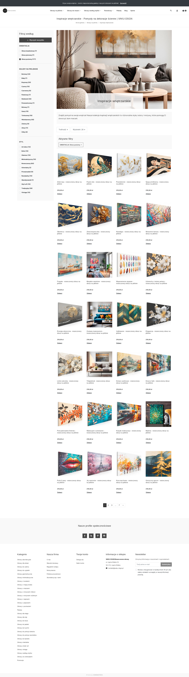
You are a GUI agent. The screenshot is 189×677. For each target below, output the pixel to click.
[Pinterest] (97, 536)
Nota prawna (51, 570)
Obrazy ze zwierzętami (24, 656)
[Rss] (91, 536)
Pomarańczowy (28, 103)
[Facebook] (84, 536)
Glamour (26, 155)
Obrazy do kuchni (23, 628)
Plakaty (19, 610)
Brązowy (26, 82)
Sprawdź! (123, 3)
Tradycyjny (27, 188)
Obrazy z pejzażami (23, 603)
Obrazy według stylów (24, 653)
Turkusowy (27, 115)
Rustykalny (27, 176)
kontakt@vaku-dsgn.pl (114, 568)
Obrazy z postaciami (24, 606)
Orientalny (26, 167)
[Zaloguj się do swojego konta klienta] (177, 10)
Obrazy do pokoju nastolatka (26, 635)
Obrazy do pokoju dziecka (26, 631)
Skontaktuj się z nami (54, 577)
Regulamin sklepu (52, 567)
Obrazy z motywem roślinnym (27, 595)
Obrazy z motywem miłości (26, 592)
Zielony (25, 124)
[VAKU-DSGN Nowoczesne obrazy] (9, 10)
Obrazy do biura (22, 621)
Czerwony (26, 90)
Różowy (25, 107)
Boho (25, 151)
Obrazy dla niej (22, 617)
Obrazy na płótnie (92, 22)
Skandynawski (28, 180)
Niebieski (26, 99)
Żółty (25, 132)
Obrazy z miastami (23, 588)
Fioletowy (26, 95)
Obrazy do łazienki (23, 639)
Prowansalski (27, 172)
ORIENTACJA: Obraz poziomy (71, 145)
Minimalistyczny (29, 159)
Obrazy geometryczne (24, 574)
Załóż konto (80, 563)
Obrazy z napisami (23, 599)
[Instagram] (104, 536)
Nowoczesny (28, 163)
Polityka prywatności (54, 574)
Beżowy (26, 74)
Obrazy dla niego (22, 613)
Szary (25, 111)
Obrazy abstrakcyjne (24, 559)
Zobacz (59, 194)
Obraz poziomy (29, 59)
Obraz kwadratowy (29, 51)
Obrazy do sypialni (23, 570)
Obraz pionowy (28, 55)
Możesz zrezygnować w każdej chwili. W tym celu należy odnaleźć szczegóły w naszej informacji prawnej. (154, 572)
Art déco (26, 147)
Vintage (26, 192)
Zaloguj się (79, 559)
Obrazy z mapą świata (24, 585)
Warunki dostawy (52, 563)
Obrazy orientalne (23, 642)
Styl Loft (26, 184)
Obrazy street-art (23, 646)
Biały (24, 78)
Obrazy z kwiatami (23, 581)
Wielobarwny (28, 119)
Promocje (20, 660)
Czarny (26, 86)
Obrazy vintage (22, 649)
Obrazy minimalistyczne (25, 577)
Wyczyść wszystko (35, 40)
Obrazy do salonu (23, 567)
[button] (184, 10)
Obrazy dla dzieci (23, 563)
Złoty (25, 128)
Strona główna (80, 22)
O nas (49, 559)
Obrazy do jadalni (23, 624)
